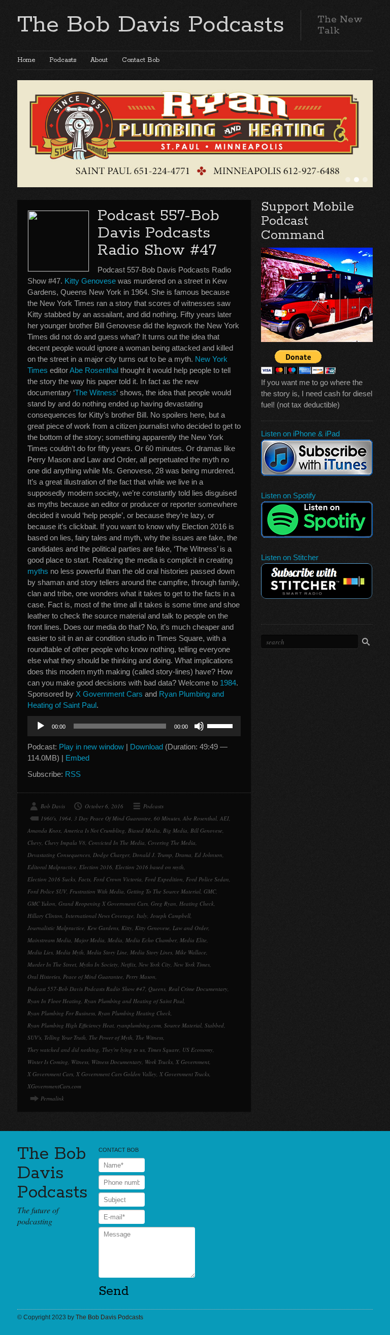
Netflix (128, 964)
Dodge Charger (111, 855)
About (99, 60)
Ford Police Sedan (207, 879)
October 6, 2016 (104, 806)
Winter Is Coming (47, 1062)
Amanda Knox (44, 830)
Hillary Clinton (44, 915)
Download (146, 746)
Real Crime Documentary (198, 988)
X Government (192, 1062)
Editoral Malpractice (51, 867)
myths (37, 571)
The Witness (95, 392)
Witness (79, 1062)
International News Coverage (100, 915)
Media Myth (70, 952)
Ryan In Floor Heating (54, 1001)
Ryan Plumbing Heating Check (134, 1013)
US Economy (197, 1049)
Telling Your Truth (65, 1037)
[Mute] (199, 726)
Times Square (163, 1049)
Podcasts (62, 60)
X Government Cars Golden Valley (116, 1074)
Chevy (34, 842)
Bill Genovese (206, 830)
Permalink (52, 1098)
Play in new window (91, 746)
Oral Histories (43, 976)
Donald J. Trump (152, 855)
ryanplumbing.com (139, 1025)
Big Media (175, 830)
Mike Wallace (190, 952)
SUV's (34, 1037)
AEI (224, 818)
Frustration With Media (97, 891)
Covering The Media (172, 842)
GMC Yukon (41, 903)
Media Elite (193, 940)
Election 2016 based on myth (149, 867)
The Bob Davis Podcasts (150, 25)
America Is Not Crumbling (94, 830)
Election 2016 (95, 867)
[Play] (41, 726)
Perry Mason (140, 976)
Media (115, 940)
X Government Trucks (184, 1074)
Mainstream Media (49, 940)
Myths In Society (98, 964)
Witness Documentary (116, 1062)
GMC (210, 891)
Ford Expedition (164, 879)
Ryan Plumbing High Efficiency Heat (70, 1025)
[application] (134, 726)
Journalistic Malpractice (55, 928)
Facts (84, 879)
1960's (48, 818)
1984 (228, 682)
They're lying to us (123, 1049)
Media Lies (40, 952)
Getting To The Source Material (164, 891)
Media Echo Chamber (151, 940)
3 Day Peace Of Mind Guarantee (112, 818)
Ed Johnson (208, 855)
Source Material (183, 1025)
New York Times (192, 964)
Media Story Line (107, 952)
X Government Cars (109, 694)
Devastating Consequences (58, 855)
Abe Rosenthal (94, 370)
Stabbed (214, 1025)
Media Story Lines (151, 952)
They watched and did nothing (63, 1049)
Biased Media (144, 830)
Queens (157, 988)
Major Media (89, 940)
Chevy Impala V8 (65, 842)
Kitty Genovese (90, 281)
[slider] (221, 725)
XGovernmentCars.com (54, 1086)
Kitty (126, 928)
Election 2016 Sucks (51, 879)
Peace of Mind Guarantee (93, 976)
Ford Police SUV (47, 891)
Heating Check (196, 903)
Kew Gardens (102, 928)
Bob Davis (53, 806)
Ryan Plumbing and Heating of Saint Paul (134, 1001)
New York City (155, 964)
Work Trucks (159, 1062)
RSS (73, 774)
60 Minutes (167, 818)
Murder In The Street (51, 964)
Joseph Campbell (170, 915)
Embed (77, 758)
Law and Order (190, 928)
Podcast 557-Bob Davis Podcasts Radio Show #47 (158, 233)
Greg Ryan (163, 903)
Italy (142, 915)
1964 (65, 818)
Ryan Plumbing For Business (61, 1013)
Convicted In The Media (116, 842)
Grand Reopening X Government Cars (103, 903)
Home (26, 60)
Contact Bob (140, 60)
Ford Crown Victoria (117, 879)
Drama (183, 855)
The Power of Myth (111, 1037)
